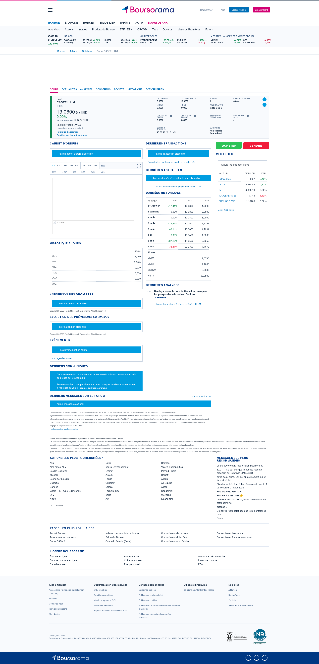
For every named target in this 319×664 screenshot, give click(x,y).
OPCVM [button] (142, 29)
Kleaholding (167, 498)
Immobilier (107, 22)
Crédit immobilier (133, 560)
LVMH (53, 494)
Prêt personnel (132, 564)
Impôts (125, 22)
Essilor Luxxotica (58, 470)
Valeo (108, 494)
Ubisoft (164, 474)
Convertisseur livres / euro (230, 533)
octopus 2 (222, 506)
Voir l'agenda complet (62, 358)
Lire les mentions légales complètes (64, 429)
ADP (108, 498)
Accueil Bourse (57, 533)
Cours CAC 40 (57, 541)
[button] (50, 9)
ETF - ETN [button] (126, 29)
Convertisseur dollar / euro (175, 537)
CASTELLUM (66, 102)
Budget (89, 22)
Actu (139, 22)
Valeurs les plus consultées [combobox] (234, 164)
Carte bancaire (57, 564)
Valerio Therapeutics (172, 466)
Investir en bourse (207, 560)
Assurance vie (131, 556)
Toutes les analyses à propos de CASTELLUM (178, 304)
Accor (164, 486)
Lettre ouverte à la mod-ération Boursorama (240, 465)
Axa (52, 463)
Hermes (165, 463)
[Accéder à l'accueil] (51, 50)
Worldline (166, 494)
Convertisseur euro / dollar (175, 541)
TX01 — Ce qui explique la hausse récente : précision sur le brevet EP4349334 (240, 471)
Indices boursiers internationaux (122, 533)
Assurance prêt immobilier (212, 556)
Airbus (164, 478)
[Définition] (171, 116)
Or (220, 190)
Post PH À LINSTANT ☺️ (230, 495)
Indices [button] (83, 29)
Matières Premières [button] (188, 29)
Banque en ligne (58, 556)
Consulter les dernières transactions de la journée (171, 162)
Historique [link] (135, 89)
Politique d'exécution (67, 131)
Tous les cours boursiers (63, 537)
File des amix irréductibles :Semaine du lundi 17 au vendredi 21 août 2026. (242, 485)
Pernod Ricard (168, 470)
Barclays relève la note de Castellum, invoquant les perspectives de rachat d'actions (181, 292)
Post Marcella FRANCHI (229, 491)
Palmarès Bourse (115, 537)
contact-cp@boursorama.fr (93, 387)
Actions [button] (69, 29)
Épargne (71, 22)
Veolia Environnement (117, 466)
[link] (53, 598)
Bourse (54, 22)
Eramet (109, 470)
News (220, 518)
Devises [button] (167, 29)
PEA (200, 564)
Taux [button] (155, 29)
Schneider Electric (59, 478)
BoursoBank (158, 22)
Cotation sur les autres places (72, 135)
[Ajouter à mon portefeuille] (264, 99)
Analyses (86, 89)
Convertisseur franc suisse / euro (234, 537)
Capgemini (166, 490)
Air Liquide (166, 482)
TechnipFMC (112, 490)
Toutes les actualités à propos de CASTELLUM (178, 186)
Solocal (109, 486)
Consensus (103, 89)
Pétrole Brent (225, 178)
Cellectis (54, 482)
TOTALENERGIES (227, 195)
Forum (209, 29)
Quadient (110, 482)
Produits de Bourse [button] (103, 29)
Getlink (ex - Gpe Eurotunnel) (65, 490)
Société (119, 89)
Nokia (108, 463)
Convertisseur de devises (174, 533)
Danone (54, 486)
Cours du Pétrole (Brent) (118, 541)
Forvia (109, 478)
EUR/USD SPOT (227, 201)
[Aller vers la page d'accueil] (158, 9)
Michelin (54, 474)
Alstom (109, 474)
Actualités (69, 89)
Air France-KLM (58, 466)
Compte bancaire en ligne (63, 560)
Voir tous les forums (201, 396)
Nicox (53, 498)
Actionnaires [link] (155, 89)
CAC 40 (53, 36)
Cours (54, 89)
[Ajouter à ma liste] (264, 104)
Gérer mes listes (226, 209)
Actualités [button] (54, 29)
